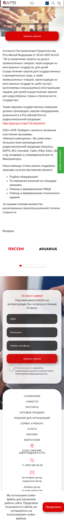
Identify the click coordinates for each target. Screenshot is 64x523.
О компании (32, 396)
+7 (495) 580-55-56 (32, 465)
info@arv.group (32, 487)
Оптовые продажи (32, 412)
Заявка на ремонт (60, 160)
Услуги (32, 429)
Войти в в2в (32, 440)
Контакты (32, 407)
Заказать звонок (32, 36)
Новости (32, 401)
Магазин (32, 434)
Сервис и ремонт (32, 423)
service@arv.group (32, 477)
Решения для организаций (32, 418)
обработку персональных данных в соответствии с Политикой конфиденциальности (34, 371)
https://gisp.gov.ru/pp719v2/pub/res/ (24, 123)
